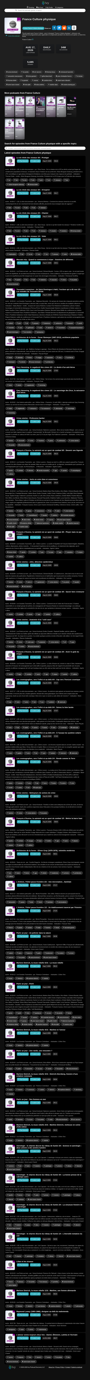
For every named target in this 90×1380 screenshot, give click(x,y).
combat (20, 470)
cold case (30, 642)
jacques (35, 323)
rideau (69, 1166)
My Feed (40, 7)
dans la (29, 953)
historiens (47, 323)
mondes (11, 327)
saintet (64, 470)
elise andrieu (40, 84)
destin (19, 385)
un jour (71, 953)
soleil (26, 727)
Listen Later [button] (36, 161)
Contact (67, 1367)
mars (10, 753)
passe (22, 902)
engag (39, 357)
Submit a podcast (76, 1367)
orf (65, 642)
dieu (36, 1225)
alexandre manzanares (15, 76)
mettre (49, 841)
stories (11, 440)
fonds (54, 783)
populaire (50, 357)
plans (10, 783)
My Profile (50, 7)
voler (65, 254)
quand (18, 280)
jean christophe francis (64, 76)
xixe (20, 327)
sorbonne (58, 323)
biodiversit (49, 953)
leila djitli (27, 84)
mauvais (54, 280)
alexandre (12, 902)
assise (11, 845)
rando (49, 1068)
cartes (20, 787)
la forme (22, 362)
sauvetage (70, 408)
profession (61, 440)
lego (19, 674)
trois (27, 1013)
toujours (20, 1357)
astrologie (48, 1166)
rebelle (45, 978)
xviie (40, 327)
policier (11, 957)
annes (31, 1329)
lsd (16, 180)
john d (29, 582)
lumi (27, 1166)
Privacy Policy (59, 1367)
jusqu (28, 1225)
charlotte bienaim (68, 515)
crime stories (74, 440)
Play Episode (23, 161)
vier (33, 180)
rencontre (29, 1068)
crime (31, 440)
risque (55, 674)
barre (66, 841)
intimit (44, 873)
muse (10, 978)
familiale (50, 902)
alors (26, 702)
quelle (11, 1195)
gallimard (30, 327)
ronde (10, 787)
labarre (75, 841)
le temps (79, 76)
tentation (41, 1256)
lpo (67, 180)
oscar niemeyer (36, 362)
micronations (62, 902)
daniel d (50, 327)
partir (39, 953)
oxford (11, 323)
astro (36, 1195)
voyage (30, 841)
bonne (20, 1195)
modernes (55, 873)
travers (48, 927)
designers (12, 1329)
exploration (12, 254)
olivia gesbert (32, 76)
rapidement (40, 582)
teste (10, 385)
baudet (44, 515)
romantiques (76, 470)
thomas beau (51, 72)
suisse (29, 927)
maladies (70, 552)
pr (9, 180)
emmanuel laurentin (66, 72)
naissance (33, 408)
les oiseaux (43, 1281)
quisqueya (40, 332)
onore (49, 1357)
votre (58, 511)
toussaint (70, 323)
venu (60, 357)
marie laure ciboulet (63, 80)
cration (42, 1089)
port (19, 323)
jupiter (19, 753)
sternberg (78, 1089)
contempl (64, 727)
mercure (63, 753)
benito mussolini (43, 470)
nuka (50, 1119)
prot (41, 180)
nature (11, 953)
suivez (35, 727)
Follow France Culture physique (33, 28)
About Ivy (51, 1367)
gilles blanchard (47, 76)
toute (10, 357)
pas (42, 552)
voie (53, 727)
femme (20, 1306)
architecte (70, 357)
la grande (25, 80)
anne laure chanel (13, 84)
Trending (31, 7)
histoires (43, 280)
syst (43, 753)
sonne (11, 1357)
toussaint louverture (76, 327)
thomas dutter (12, 80)
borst (21, 515)
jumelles (55, 1281)
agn (55, 470)
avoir (38, 674)
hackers (41, 440)
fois (30, 1357)
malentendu (42, 1329)
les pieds (25, 72)
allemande (79, 1306)
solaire (53, 753)
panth (80, 323)
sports (11, 470)
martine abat (53, 84)
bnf (28, 787)
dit (27, 323)
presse (46, 1195)
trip (10, 280)
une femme (41, 1306)
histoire (20, 1089)
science (11, 1166)
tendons (64, 231)
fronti (40, 902)
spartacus (38, 1013)
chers (64, 280)
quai (72, 642)
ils (26, 280)
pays (10, 1068)
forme (30, 357)
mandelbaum (32, 515)
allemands (58, 408)
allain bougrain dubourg (16, 184)
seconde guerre (69, 927)
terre (45, 783)
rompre (80, 552)
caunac (35, 80)
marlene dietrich (33, 978)
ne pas (51, 552)
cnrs (72, 783)
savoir (30, 614)
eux (42, 702)
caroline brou (47, 80)
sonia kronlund (12, 72)
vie (49, 180)
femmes (20, 1119)
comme (20, 783)
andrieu (54, 515)
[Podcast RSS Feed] (32, 39)
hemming (42, 385)
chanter (53, 231)
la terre (63, 783)
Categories (59, 7)
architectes (49, 362)
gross (51, 440)
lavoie (45, 727)
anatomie (42, 642)
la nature (61, 953)
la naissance (46, 408)
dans (20, 953)
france (11, 927)
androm (51, 702)
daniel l (38, 1357)
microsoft (21, 440)
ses (10, 873)
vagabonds (30, 385)
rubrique (21, 1199)
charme (37, 1166)
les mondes (27, 332)
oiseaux (57, 180)
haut (39, 841)
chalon (22, 646)
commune (31, 1089)
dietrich (20, 978)
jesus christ (12, 552)
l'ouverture (61, 327)
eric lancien (37, 72)
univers (59, 1166)
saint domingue (13, 332)
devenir (30, 470)
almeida (20, 357)
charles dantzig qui (69, 84)
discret (79, 1166)
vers (17, 702)
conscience (40, 511)
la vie (25, 180)
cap (10, 702)
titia (68, 1357)
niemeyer (12, 362)
